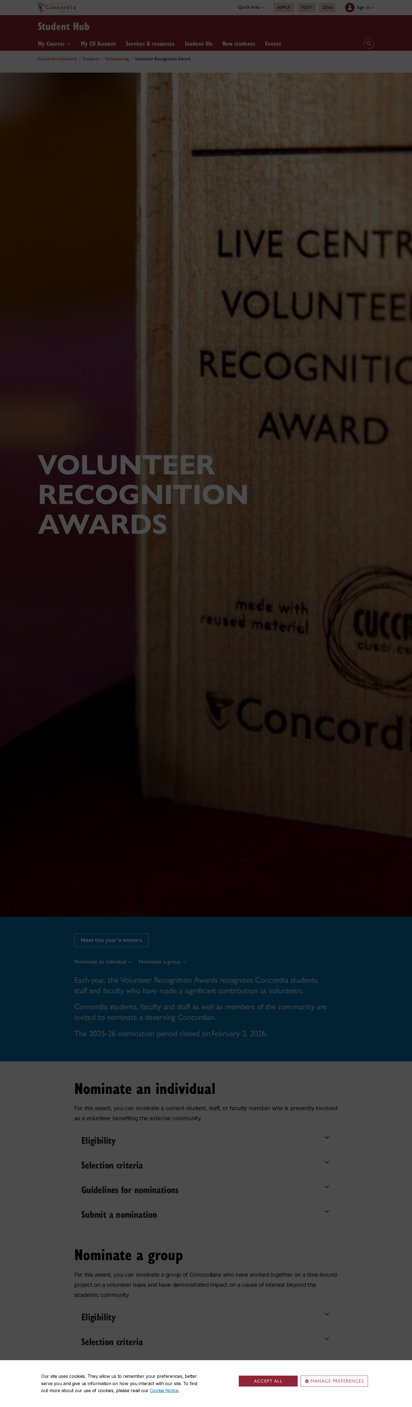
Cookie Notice (164, 1390)
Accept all (268, 1381)
